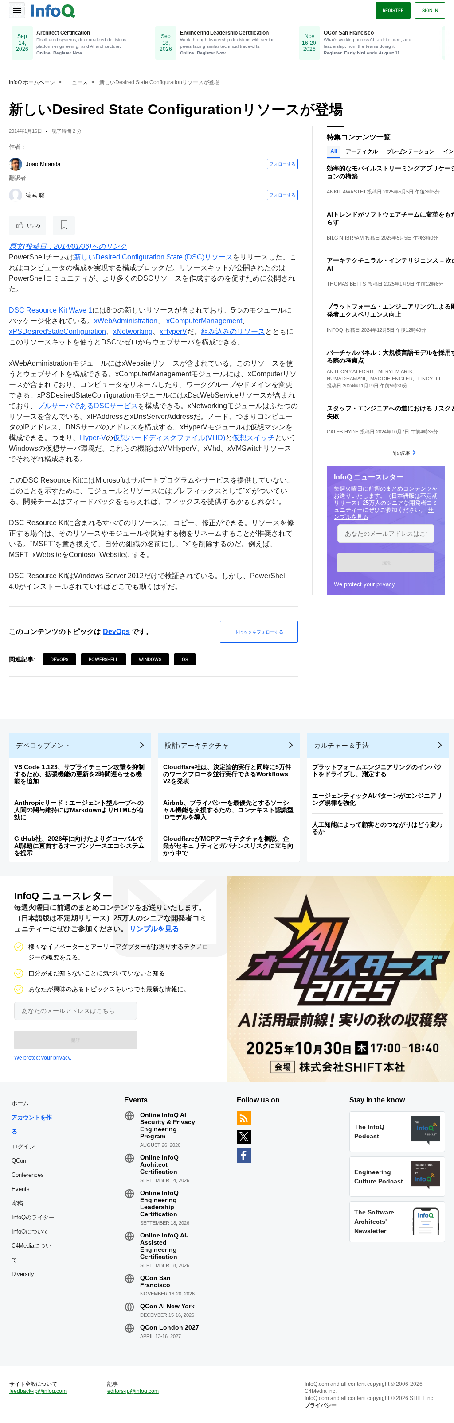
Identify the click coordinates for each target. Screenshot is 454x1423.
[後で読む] (64, 225)
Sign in (430, 10)
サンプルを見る (154, 928)
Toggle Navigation (17, 10)
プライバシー (321, 1405)
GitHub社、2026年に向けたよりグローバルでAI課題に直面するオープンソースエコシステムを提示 (79, 845)
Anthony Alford (350, 371)
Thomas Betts (346, 283)
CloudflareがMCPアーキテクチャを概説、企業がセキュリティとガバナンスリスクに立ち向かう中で (228, 845)
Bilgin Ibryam (345, 237)
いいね (33, 225)
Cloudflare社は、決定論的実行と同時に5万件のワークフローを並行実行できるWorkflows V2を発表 (227, 774)
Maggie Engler (391, 378)
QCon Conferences (28, 1167)
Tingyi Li (428, 378)
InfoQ (335, 330)
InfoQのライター (33, 1217)
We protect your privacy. (365, 584)
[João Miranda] (15, 164)
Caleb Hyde (342, 431)
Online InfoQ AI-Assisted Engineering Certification (164, 1246)
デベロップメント (43, 745)
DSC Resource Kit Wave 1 (50, 310)
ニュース (77, 82)
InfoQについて (30, 1231)
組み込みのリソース (233, 331)
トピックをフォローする (259, 631)
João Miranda (43, 164)
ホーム (20, 1103)
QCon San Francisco (155, 1281)
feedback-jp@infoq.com (38, 1391)
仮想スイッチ (253, 437)
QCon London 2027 (169, 1327)
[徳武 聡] (15, 195)
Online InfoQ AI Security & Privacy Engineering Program (167, 1125)
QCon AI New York (167, 1306)
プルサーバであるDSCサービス (87, 406)
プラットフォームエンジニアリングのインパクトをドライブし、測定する (377, 770)
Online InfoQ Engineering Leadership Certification (159, 1203)
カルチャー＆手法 (341, 745)
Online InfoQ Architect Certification (159, 1164)
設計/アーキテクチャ (197, 745)
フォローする (282, 163)
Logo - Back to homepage (53, 10)
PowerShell (103, 659)
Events (21, 1189)
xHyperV (173, 331)
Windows (150, 659)
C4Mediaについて (31, 1252)
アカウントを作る (32, 1124)
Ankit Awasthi (346, 191)
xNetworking (133, 331)
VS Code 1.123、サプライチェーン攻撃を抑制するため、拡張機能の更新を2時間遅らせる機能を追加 (79, 774)
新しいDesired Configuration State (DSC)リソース (153, 257)
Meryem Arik (395, 371)
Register (393, 10)
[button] (385, 562)
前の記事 (401, 453)
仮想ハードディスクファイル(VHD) (169, 437)
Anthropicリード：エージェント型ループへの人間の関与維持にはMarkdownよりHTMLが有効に (79, 809)
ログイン (23, 1146)
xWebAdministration (125, 321)
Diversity (23, 1274)
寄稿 (17, 1203)
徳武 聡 (35, 195)
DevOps (116, 631)
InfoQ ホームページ (32, 82)
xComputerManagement (204, 321)
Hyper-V (93, 437)
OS (185, 659)
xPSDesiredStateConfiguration (57, 331)
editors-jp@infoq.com (133, 1391)
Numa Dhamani (346, 378)
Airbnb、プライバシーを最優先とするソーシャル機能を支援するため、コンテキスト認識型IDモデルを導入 (228, 809)
